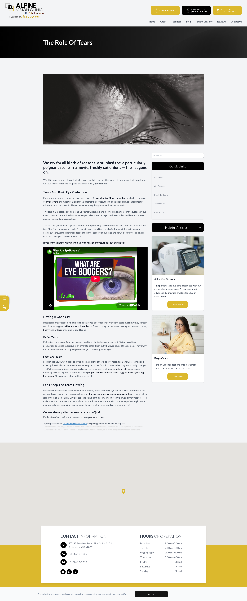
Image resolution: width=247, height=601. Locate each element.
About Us (158, 177)
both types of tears (52, 329)
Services (177, 21)
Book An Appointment (229, 10)
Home (152, 21)
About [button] (163, 21)
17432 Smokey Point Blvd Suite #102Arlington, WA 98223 (90, 545)
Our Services (159, 186)
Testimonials (159, 203)
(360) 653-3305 (78, 553)
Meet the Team (161, 195)
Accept (151, 594)
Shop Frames (168, 10)
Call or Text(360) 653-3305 (199, 10)
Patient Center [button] (203, 21)
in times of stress (124, 368)
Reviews (221, 21)
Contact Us (236, 21)
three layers (52, 201)
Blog (188, 21)
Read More (178, 304)
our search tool (96, 417)
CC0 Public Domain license (75, 423)
